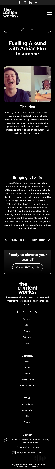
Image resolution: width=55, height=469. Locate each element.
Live (27, 343)
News (27, 367)
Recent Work (28, 410)
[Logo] (19, 2)
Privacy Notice (27, 379)
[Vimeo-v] (35, 2)
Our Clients (27, 404)
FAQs (27, 373)
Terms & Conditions (27, 385)
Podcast (29, 29)
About (27, 362)
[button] (49, 12)
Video (27, 325)
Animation (27, 337)
